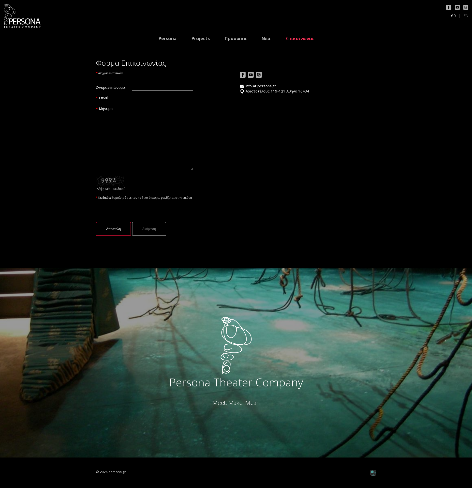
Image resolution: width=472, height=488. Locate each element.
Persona (167, 38)
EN (466, 16)
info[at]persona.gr (261, 85)
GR (453, 16)
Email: (103, 97)
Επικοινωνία (299, 38)
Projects (200, 38)
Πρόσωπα (235, 38)
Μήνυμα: (106, 108)
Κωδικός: (105, 198)
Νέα (265, 38)
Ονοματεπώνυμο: (111, 87)
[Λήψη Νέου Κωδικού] (110, 180)
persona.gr (117, 472)
